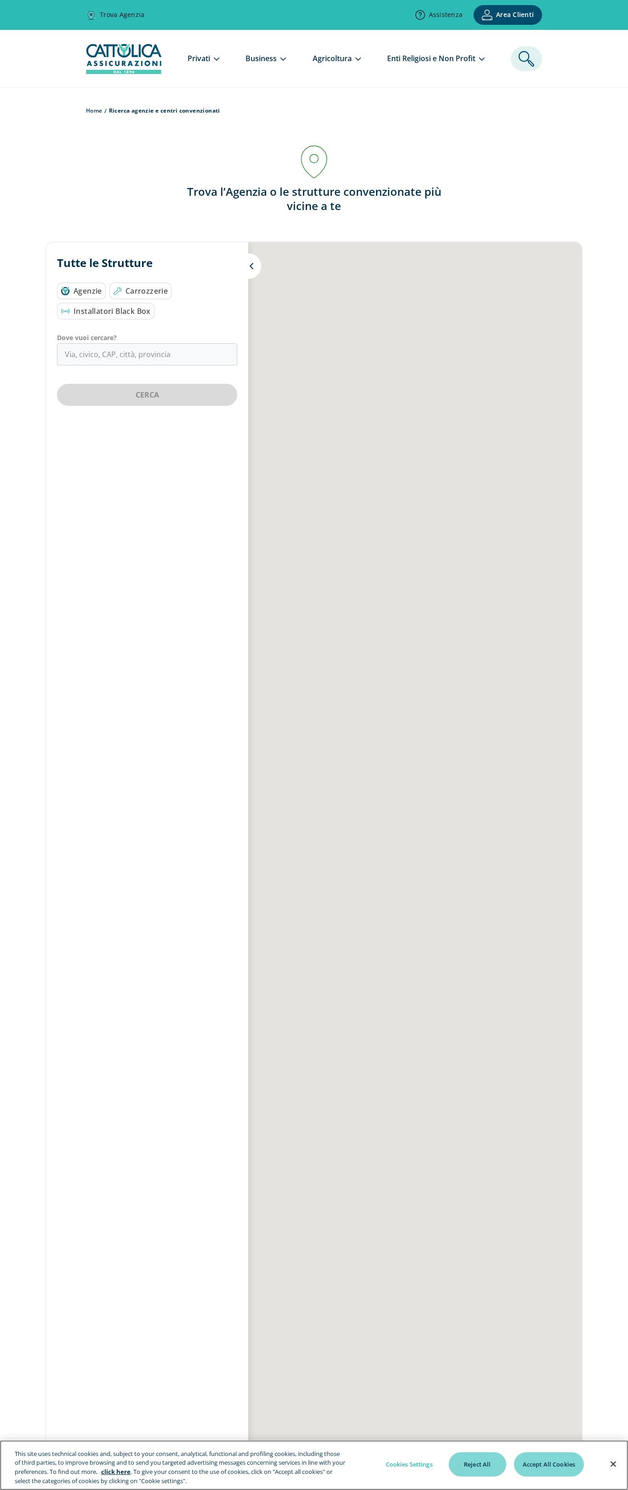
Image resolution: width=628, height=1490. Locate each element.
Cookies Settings (409, 1464)
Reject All (477, 1464)
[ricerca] (526, 58)
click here (116, 1471)
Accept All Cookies (549, 1464)
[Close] (613, 1464)
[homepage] (123, 71)
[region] (314, 1465)
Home (94, 110)
